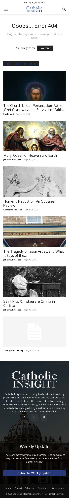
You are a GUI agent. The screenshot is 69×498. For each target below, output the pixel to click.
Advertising (43, 488)
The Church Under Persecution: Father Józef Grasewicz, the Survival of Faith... (34, 107)
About (8, 488)
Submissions (57, 488)
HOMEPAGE (45, 48)
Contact (18, 488)
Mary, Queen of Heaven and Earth (30, 155)
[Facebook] (24, 417)
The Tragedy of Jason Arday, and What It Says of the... (33, 253)
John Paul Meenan (12, 159)
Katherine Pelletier (12, 209)
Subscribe (29, 488)
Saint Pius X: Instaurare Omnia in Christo (29, 303)
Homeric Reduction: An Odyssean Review (29, 203)
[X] (44, 417)
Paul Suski (8, 114)
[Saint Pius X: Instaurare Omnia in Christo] (34, 281)
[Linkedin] (34, 417)
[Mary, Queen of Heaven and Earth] (34, 136)
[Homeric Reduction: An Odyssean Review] (34, 181)
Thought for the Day (13, 350)
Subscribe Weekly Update (34, 473)
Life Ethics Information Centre (27, 494)
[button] (5, 9)
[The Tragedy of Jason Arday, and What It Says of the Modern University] (34, 231)
